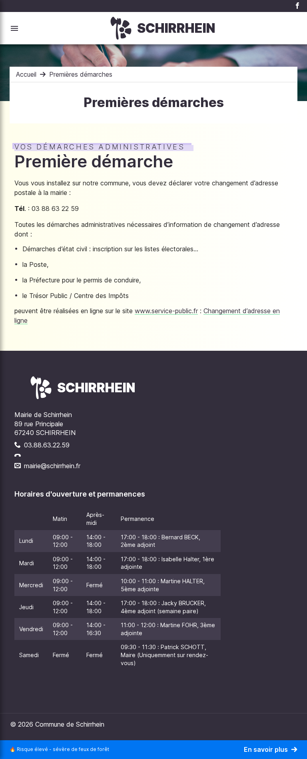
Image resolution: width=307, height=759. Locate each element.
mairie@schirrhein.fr (52, 466)
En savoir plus (266, 749)
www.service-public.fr (166, 311)
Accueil (26, 74)
